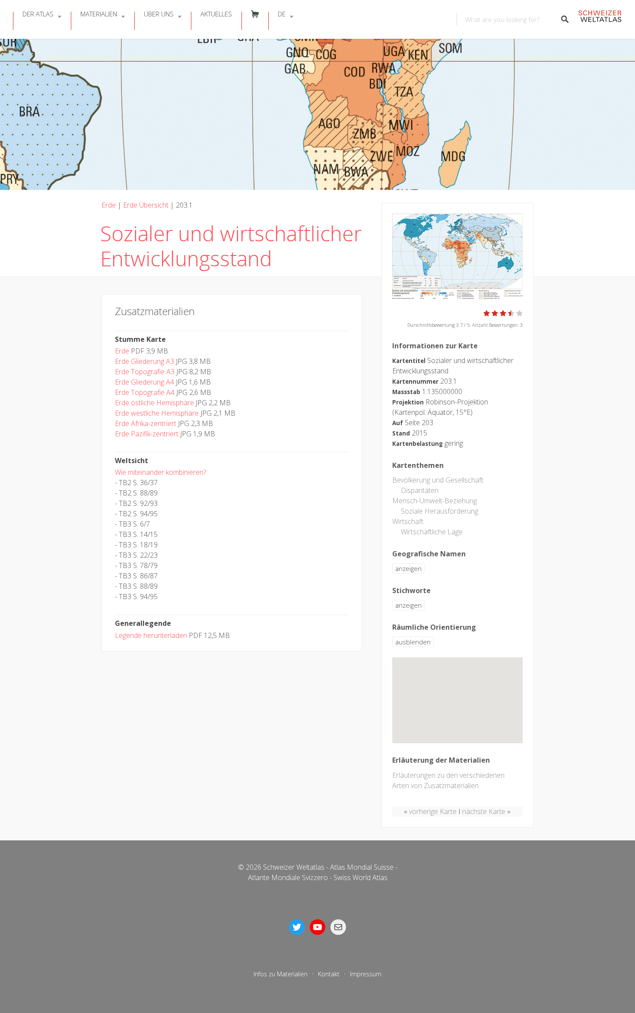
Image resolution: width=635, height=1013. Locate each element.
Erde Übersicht (145, 205)
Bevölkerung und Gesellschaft (437, 480)
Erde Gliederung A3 (144, 361)
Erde (109, 205)
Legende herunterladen (151, 635)
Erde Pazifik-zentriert (146, 434)
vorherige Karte (433, 811)
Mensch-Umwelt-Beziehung (434, 500)
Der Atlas (38, 13)
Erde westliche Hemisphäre (157, 413)
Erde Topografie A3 (145, 371)
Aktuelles (216, 13)
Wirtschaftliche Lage (432, 531)
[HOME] (600, 19)
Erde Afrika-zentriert (145, 423)
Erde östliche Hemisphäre (154, 402)
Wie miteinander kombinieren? (160, 472)
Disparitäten (419, 490)
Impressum (365, 974)
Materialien (98, 13)
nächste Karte (483, 811)
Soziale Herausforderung (439, 511)
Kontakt (329, 974)
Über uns (159, 13)
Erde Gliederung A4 (144, 382)
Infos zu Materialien (281, 974)
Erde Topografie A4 (145, 392)
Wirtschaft (407, 521)
